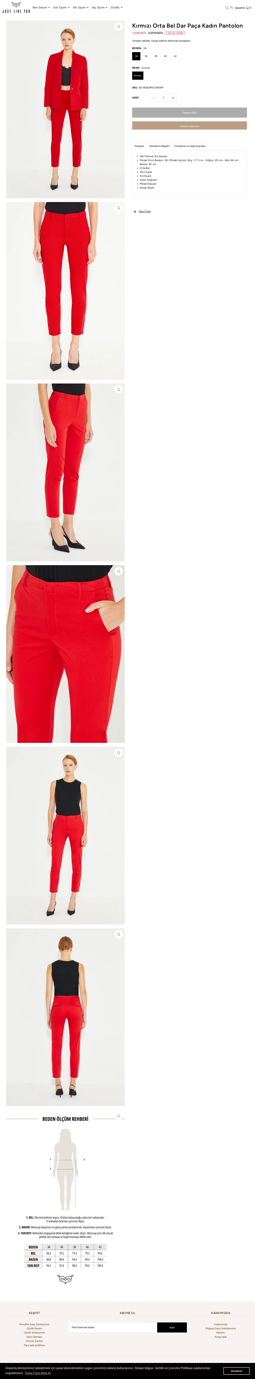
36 (146, 56)
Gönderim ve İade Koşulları (190, 146)
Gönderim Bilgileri (159, 146)
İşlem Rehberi (34, 1336)
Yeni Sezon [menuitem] (39, 7)
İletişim (220, 1332)
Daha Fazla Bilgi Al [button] (38, 1373)
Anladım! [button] (236, 1370)
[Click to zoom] (118, 26)
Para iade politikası (34, 1345)
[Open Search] (226, 7)
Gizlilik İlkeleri (34, 1328)
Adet (135, 97)
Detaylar (139, 146)
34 (136, 56)
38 (155, 56)
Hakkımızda (220, 1324)
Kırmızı (137, 75)
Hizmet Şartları (34, 1341)
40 (165, 56)
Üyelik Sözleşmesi (34, 1332)
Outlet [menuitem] (115, 7)
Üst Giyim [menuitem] (60, 7)
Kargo (154, 40)
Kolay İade (221, 1336)
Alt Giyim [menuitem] (79, 7)
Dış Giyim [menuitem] (98, 7)
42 (175, 56)
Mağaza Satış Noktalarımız (220, 1328)
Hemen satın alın (189, 126)
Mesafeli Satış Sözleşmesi (34, 1324)
